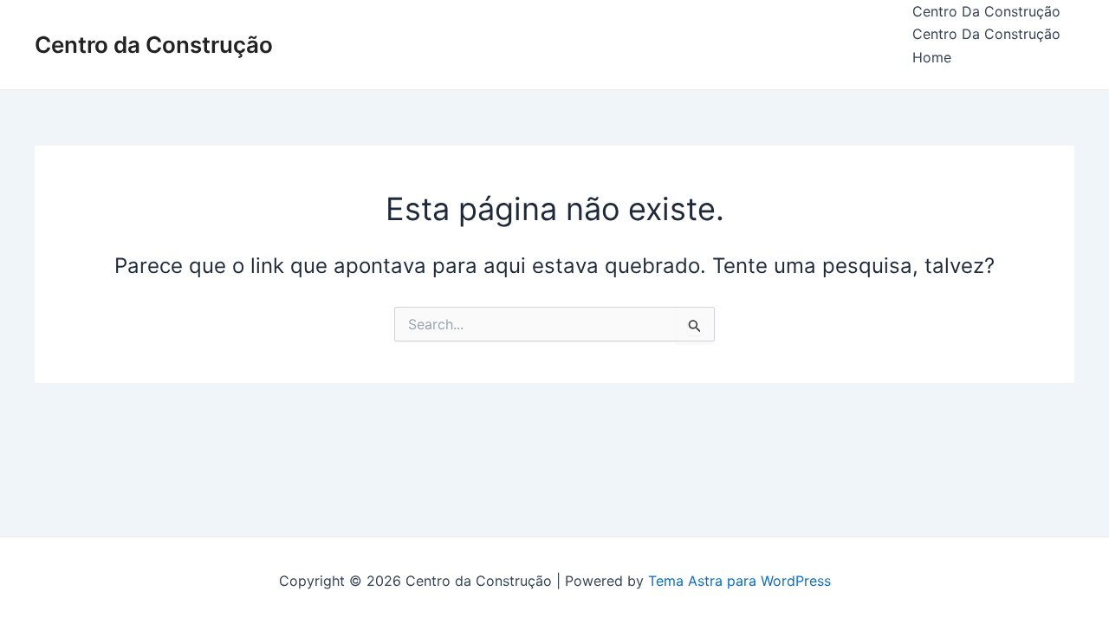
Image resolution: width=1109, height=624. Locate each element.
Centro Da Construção (986, 11)
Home (931, 57)
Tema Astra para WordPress (739, 580)
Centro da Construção (154, 44)
